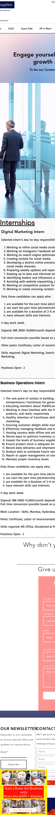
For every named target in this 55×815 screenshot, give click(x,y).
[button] (45, 777)
